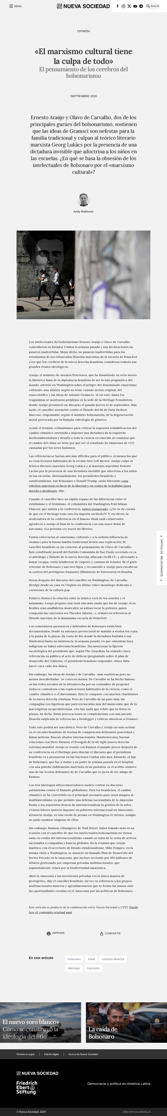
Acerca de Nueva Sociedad (83, 1054)
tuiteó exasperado (95, 509)
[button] (15, 6)
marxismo (93, 968)
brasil (91, 959)
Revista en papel (25, 1054)
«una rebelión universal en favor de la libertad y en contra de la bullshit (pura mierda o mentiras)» (80, 486)
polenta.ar (144, 1111)
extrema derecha (113, 959)
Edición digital (51, 1054)
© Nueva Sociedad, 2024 (31, 1111)
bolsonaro (74, 959)
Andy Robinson (83, 211)
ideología (74, 968)
